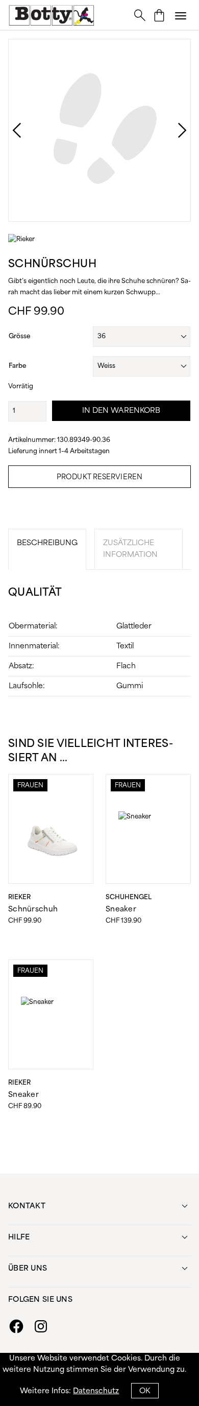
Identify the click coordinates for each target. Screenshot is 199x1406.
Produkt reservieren (99, 477)
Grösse (19, 336)
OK (144, 1391)
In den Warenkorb (121, 410)
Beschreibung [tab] (47, 543)
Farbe (17, 366)
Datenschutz (96, 1391)
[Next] (172, 130)
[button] (180, 15)
